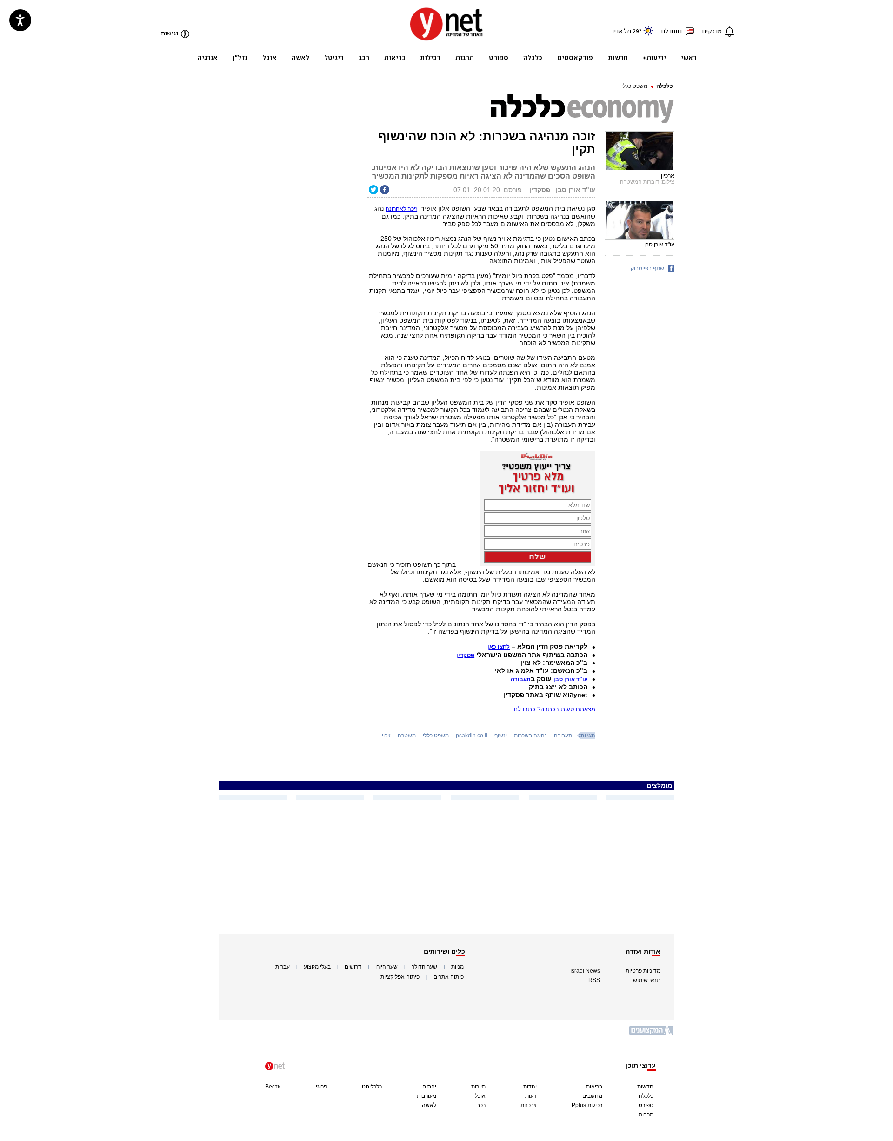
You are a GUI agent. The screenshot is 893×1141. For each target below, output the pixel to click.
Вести (273, 1086)
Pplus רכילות (587, 1105)
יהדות (530, 1086)
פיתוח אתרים (448, 977)
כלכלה (664, 86)
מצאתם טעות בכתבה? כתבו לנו (554, 709)
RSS (594, 980)
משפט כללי (634, 86)
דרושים (353, 966)
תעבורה (563, 735)
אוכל (480, 1096)
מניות (457, 966)
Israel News (585, 971)
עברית (282, 966)
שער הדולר (424, 966)
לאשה (429, 1105)
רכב (481, 1105)
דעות (531, 1096)
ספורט (646, 1105)
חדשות (645, 1086)
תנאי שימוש (646, 980)
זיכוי (386, 735)
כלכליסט (372, 1086)
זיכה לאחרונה (401, 209)
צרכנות (528, 1105)
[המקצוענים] (651, 1034)
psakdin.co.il (471, 735)
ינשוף (500, 735)
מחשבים (592, 1096)
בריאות (594, 1086)
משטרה (407, 735)
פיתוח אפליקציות (400, 977)
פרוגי (321, 1086)
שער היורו (386, 966)
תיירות (478, 1086)
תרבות (646, 1114)
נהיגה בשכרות (530, 735)
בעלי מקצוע (317, 966)
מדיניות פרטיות (643, 971)
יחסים (429, 1086)
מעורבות (426, 1096)
